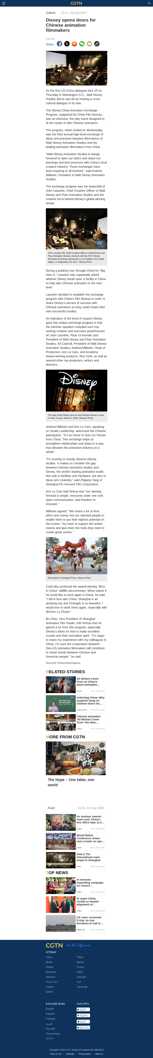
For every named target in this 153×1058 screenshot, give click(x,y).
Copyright (70, 1054)
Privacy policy (85, 1054)
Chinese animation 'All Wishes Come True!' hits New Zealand (89, 719)
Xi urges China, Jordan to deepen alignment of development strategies (88, 901)
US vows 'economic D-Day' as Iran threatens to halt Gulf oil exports (90, 920)
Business (51, 972)
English (50, 1009)
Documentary (53, 1033)
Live (79, 982)
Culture (50, 987)
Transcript (82, 987)
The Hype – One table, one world (71, 782)
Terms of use (56, 1054)
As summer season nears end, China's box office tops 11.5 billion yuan (89, 819)
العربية (49, 1024)
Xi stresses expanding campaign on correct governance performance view (90, 882)
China (49, 957)
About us (99, 1054)
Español (50, 1013)
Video (80, 972)
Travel (80, 957)
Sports (49, 991)
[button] (50, 689)
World (49, 962)
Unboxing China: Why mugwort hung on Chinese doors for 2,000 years (91, 700)
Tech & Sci (51, 982)
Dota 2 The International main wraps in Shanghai (88, 857)
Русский (50, 1028)
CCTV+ (50, 1038)
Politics (50, 967)
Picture (80, 967)
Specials (81, 977)
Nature (80, 962)
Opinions (50, 977)
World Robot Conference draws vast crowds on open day (90, 838)
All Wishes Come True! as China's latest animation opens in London (87, 681)
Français (50, 1018)
